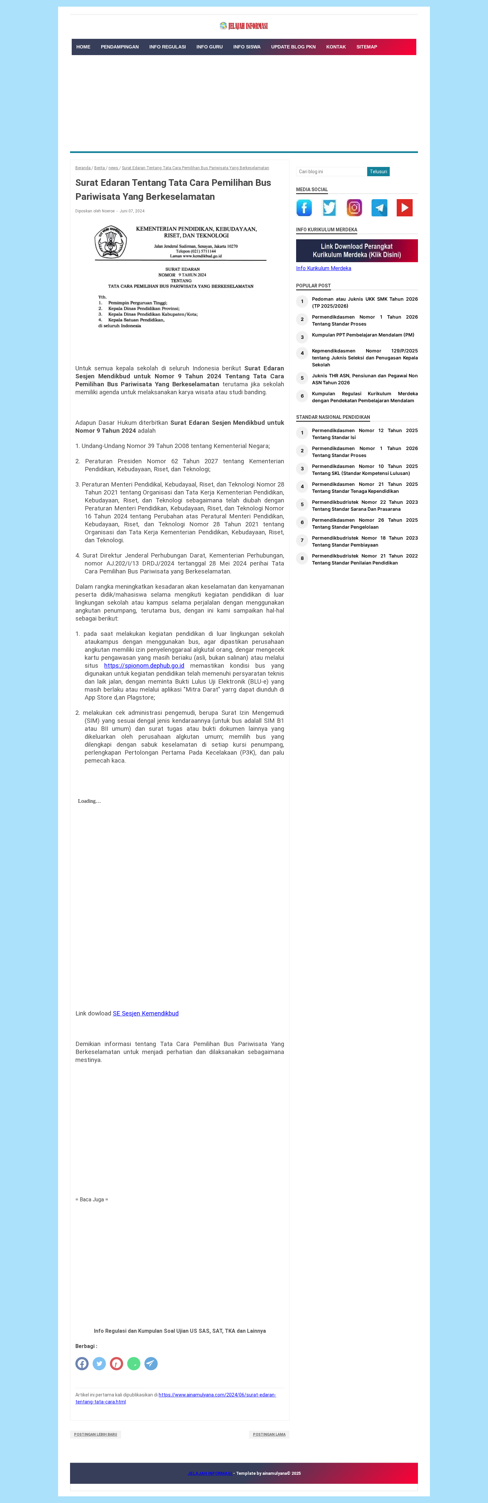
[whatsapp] (133, 1363)
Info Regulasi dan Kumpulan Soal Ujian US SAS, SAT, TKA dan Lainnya (180, 1331)
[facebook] (82, 1363)
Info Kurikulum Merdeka (323, 268)
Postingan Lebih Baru (95, 1434)
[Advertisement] (244, 101)
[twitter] (99, 1363)
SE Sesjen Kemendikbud (146, 1013)
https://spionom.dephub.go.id (144, 665)
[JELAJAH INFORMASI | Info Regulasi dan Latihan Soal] (244, 26)
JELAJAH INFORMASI (210, 1473)
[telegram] (151, 1363)
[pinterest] (116, 1363)
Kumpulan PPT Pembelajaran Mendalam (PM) (363, 335)
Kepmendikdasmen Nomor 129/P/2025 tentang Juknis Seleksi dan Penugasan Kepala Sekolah (365, 357)
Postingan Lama (269, 1434)
